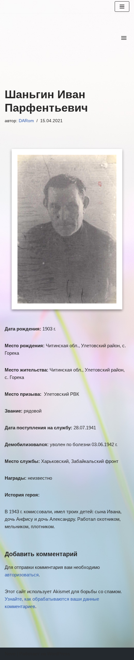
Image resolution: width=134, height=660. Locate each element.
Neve (10, 653)
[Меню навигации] (122, 6)
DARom (26, 120)
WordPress (58, 653)
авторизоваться (22, 574)
